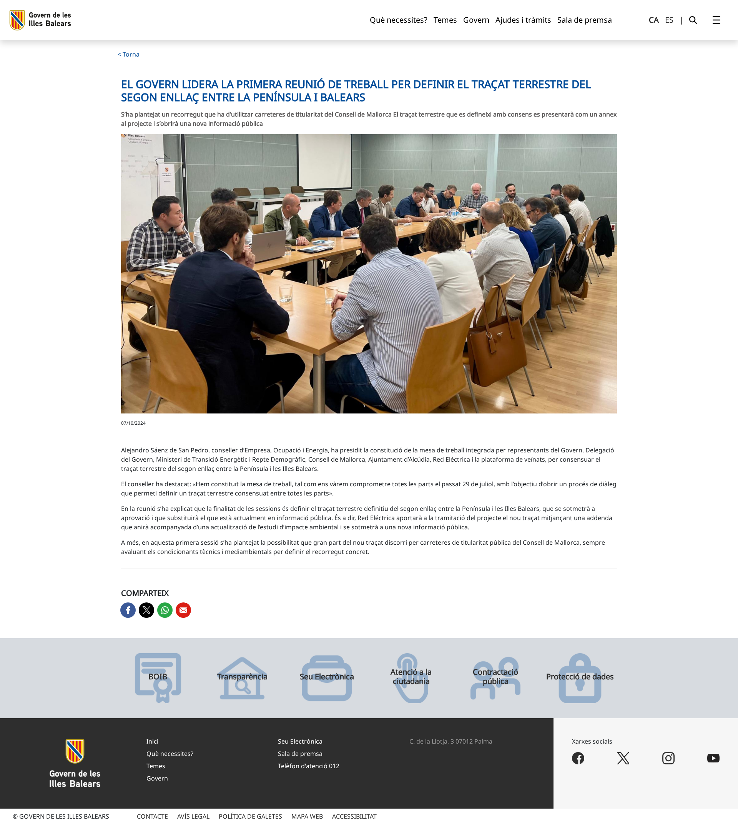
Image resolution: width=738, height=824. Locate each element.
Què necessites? (169, 753)
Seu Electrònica (327, 676)
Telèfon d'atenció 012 (308, 766)
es (669, 20)
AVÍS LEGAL (193, 816)
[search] (693, 20)
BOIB (157, 676)
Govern (157, 778)
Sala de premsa (300, 753)
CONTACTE (152, 816)
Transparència (242, 676)
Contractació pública (495, 676)
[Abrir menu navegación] (716, 20)
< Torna (129, 54)
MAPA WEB (307, 816)
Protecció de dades (580, 676)
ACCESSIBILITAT (354, 816)
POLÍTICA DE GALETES (250, 816)
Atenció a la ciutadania (411, 676)
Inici (152, 741)
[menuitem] (398, 20)
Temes (155, 766)
